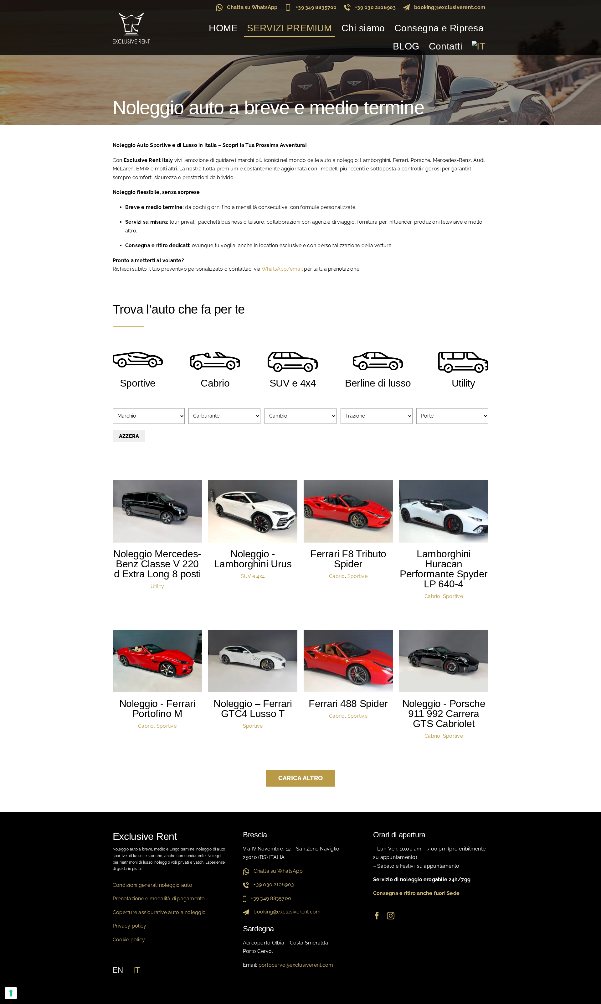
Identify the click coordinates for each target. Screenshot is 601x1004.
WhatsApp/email (282, 269)
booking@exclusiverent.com (449, 7)
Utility (157, 586)
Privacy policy (129, 926)
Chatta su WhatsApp (252, 7)
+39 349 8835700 (316, 7)
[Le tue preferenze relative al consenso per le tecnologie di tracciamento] (11, 993)
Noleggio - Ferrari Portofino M (157, 708)
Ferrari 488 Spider (348, 703)
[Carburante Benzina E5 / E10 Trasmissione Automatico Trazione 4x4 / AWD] (252, 511)
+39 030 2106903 (375, 7)
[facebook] (377, 915)
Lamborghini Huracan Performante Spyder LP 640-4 (443, 569)
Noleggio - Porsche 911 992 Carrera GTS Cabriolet (443, 713)
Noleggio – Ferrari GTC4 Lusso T (252, 708)
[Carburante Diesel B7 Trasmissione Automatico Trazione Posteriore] (157, 511)
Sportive (357, 576)
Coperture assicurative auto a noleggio (159, 912)
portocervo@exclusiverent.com (296, 965)
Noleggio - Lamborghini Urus (252, 559)
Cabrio (337, 576)
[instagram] (390, 915)
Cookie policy (129, 940)
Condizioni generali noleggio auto (152, 885)
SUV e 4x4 (253, 576)
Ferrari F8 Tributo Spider (348, 559)
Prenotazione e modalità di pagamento (159, 899)
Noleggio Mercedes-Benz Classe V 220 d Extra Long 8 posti (157, 564)
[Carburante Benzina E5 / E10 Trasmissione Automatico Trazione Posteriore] (252, 661)
